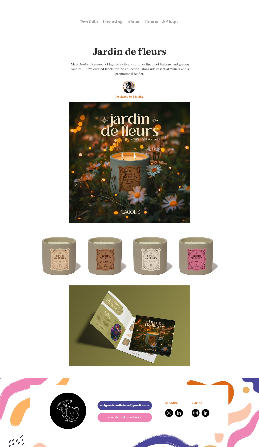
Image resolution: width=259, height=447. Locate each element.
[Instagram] (169, 413)
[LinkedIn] (179, 413)
